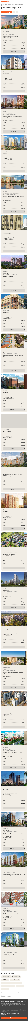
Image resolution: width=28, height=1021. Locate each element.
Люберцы (5, 153)
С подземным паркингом (8, 985)
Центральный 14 (7, 233)
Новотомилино (6, 830)
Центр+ (4, 870)
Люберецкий (6, 590)
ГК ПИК (5, 979)
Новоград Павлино (7, 113)
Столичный (5, 392)
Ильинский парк (6, 629)
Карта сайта (3, 1014)
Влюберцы (5, 709)
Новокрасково (6, 910)
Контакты (3, 1013)
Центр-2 (5, 33)
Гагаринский (6, 312)
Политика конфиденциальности (13, 1013)
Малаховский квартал (8, 550)
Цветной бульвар (7, 749)
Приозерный (6, 352)
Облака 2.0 (5, 789)
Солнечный (5, 511)
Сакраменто (6, 73)
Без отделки (16, 976)
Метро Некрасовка (7, 982)
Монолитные (17, 982)
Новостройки (6, 976)
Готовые (20, 985)
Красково (5, 470)
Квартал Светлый (7, 431)
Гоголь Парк (6, 273)
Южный (4, 669)
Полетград (5, 950)
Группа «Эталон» (15, 979)
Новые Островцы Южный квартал (11, 193)
